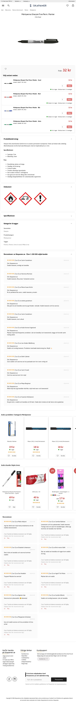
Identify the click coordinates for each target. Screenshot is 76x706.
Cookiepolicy (25, 658)
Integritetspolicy (26, 661)
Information (71, 1)
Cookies (24, 660)
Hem (2, 10)
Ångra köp (24, 663)
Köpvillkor (24, 656)
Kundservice (25, 654)
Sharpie (6, 231)
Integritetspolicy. (61, 684)
